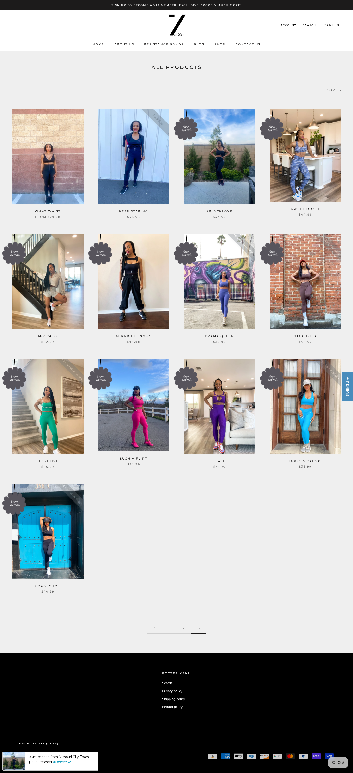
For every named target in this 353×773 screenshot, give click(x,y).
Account (288, 25)
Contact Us (248, 44)
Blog (199, 44)
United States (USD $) (38, 743)
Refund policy (172, 707)
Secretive (48, 461)
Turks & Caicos (305, 461)
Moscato (47, 336)
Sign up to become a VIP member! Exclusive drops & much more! (176, 5)
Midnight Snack (133, 336)
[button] (347, 386)
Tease (219, 461)
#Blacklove (219, 211)
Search (309, 25)
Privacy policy (172, 691)
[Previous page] (154, 628)
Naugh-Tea (305, 336)
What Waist (48, 211)
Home (98, 44)
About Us (124, 44)
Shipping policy (173, 699)
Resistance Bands (163, 44)
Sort (333, 90)
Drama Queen (219, 336)
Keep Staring (133, 211)
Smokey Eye (47, 586)
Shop (219, 44)
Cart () (332, 25)
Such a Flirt (133, 458)
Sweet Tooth (305, 209)
